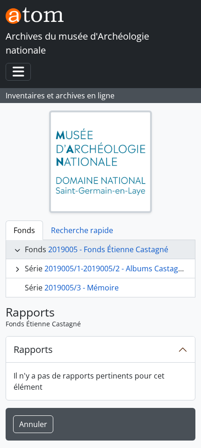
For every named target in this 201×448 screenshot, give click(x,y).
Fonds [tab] (24, 230)
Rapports (33, 349)
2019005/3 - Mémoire (81, 288)
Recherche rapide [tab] (82, 230)
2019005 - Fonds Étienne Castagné (108, 249)
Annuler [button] (33, 424)
